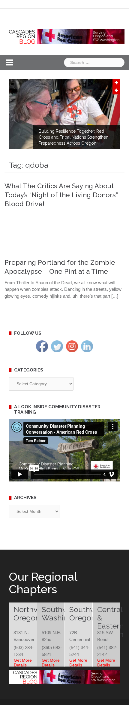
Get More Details (23, 662)
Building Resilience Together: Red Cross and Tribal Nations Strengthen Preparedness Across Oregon (73, 137)
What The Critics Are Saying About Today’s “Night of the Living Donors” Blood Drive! (61, 195)
